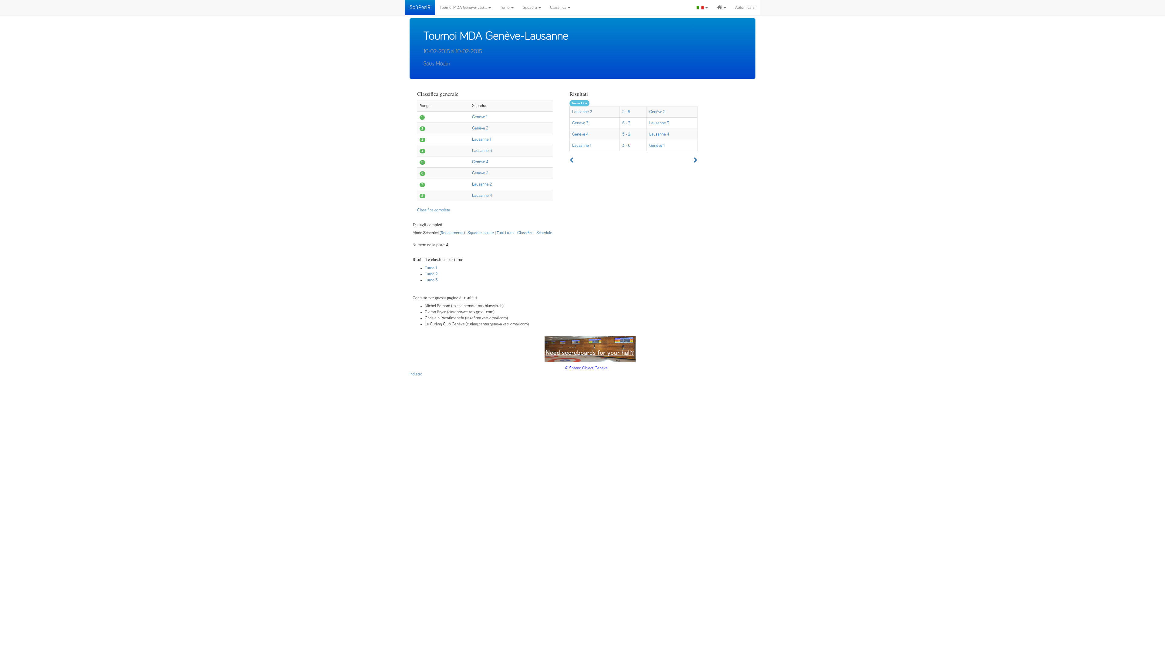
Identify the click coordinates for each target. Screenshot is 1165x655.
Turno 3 (431, 280)
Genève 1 (480, 117)
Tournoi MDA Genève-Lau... (464, 7)
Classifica (558, 7)
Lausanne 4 (482, 195)
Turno (505, 7)
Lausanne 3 (482, 151)
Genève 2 (480, 173)
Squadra (530, 7)
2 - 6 (626, 112)
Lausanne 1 (481, 139)
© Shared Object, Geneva (586, 368)
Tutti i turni (506, 233)
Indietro (416, 374)
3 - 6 (626, 145)
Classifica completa (433, 210)
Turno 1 (431, 268)
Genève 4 (480, 162)
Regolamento (452, 233)
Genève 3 (480, 128)
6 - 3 (626, 123)
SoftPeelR (420, 7)
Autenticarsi (745, 7)
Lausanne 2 (482, 184)
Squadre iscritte (481, 233)
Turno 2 (431, 274)
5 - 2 (626, 134)
